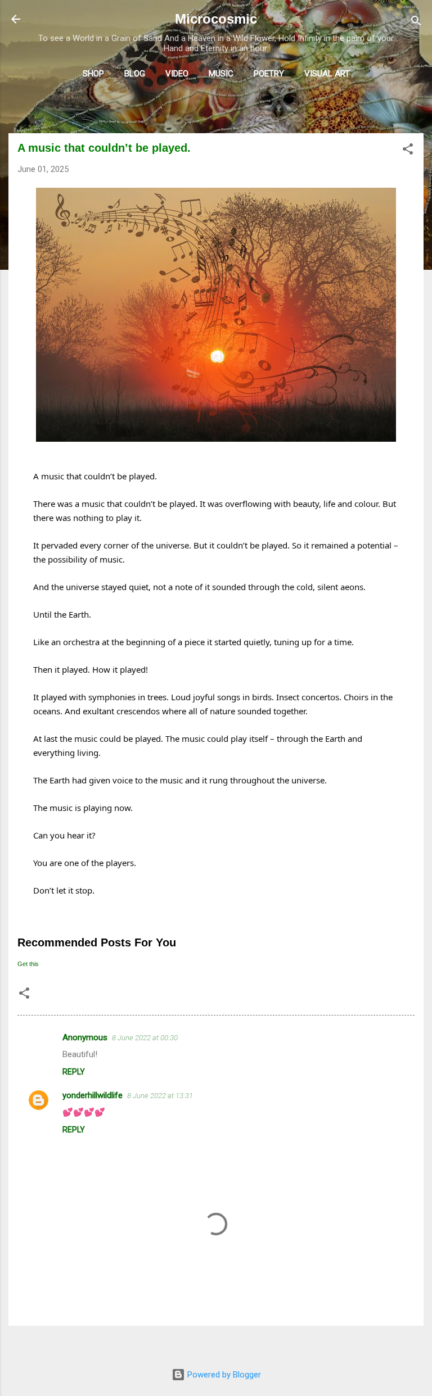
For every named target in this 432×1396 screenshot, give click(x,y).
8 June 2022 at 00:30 (145, 1038)
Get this (28, 963)
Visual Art (327, 74)
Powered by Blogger (223, 1375)
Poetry (269, 74)
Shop (93, 74)
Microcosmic (216, 18)
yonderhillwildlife (92, 1095)
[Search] (416, 23)
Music (221, 74)
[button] (408, 151)
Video (176, 74)
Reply (73, 1071)
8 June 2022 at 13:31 (160, 1095)
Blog (134, 74)
